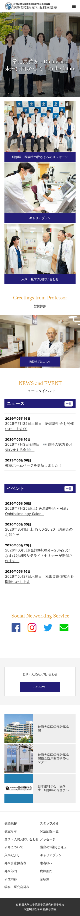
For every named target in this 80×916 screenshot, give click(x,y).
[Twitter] (48, 627)
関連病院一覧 (49, 831)
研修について (13, 847)
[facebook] (16, 627)
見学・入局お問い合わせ (21, 839)
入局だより (12, 855)
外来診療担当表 (15, 863)
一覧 (68, 403)
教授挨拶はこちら (40, 361)
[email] (64, 627)
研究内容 (10, 879)
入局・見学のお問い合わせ (40, 279)
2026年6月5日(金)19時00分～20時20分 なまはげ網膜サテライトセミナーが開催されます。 (39, 555)
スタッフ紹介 (49, 823)
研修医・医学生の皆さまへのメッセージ (40, 157)
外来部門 (10, 871)
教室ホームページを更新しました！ (33, 465)
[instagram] (32, 627)
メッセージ (48, 839)
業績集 (44, 879)
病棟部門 (46, 871)
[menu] (74, 6)
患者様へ (46, 863)
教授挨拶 (10, 823)
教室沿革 (10, 831)
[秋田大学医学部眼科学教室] (31, 6)
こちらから (40, 686)
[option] (40, 54)
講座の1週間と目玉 (53, 847)
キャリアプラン (40, 218)
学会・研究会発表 (16, 887)
